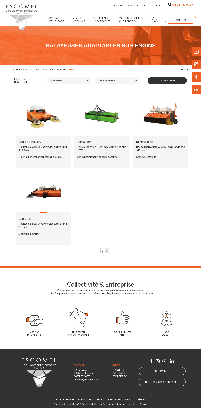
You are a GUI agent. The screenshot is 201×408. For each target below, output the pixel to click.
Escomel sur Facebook (151, 361)
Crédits (140, 399)
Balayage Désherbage (56, 19)
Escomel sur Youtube (165, 361)
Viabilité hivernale (79, 19)
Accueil (16, 69)
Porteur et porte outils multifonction (134, 19)
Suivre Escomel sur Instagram (196, 64)
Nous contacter (162, 371)
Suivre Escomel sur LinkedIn (196, 89)
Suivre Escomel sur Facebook (196, 77)
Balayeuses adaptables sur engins (51, 69)
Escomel (119, 5)
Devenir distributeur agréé (162, 382)
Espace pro (181, 20)
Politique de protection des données (79, 399)
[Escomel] (22, 17)
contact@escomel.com (86, 379)
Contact (154, 5)
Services (133, 5)
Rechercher (167, 80)
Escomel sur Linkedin (172, 361)
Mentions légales (119, 399)
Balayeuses (27, 69)
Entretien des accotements (101, 19)
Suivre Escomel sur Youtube (196, 51)
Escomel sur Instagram (157, 361)
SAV (143, 5)
